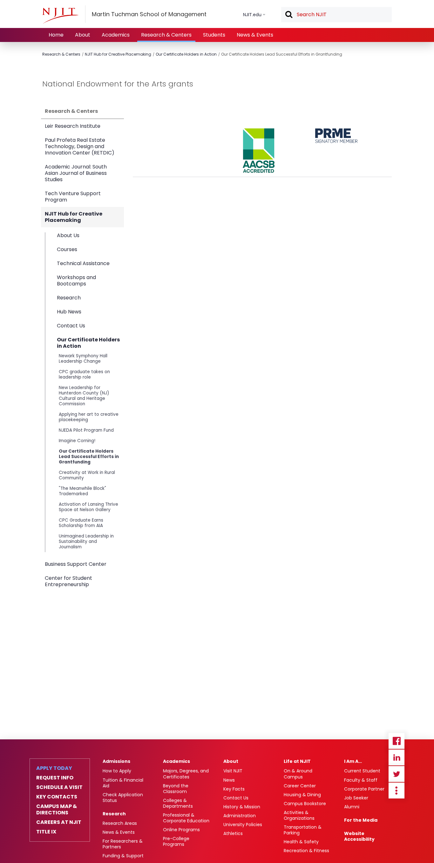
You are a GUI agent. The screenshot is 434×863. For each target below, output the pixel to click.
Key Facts (234, 789)
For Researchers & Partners (123, 844)
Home (56, 34)
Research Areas (120, 823)
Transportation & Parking (303, 830)
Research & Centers (166, 34)
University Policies (242, 824)
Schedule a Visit (59, 787)
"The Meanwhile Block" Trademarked (82, 491)
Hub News (69, 311)
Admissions (116, 761)
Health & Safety (301, 842)
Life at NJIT (297, 761)
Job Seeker (356, 798)
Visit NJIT (232, 771)
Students (214, 34)
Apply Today (54, 768)
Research (69, 297)
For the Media (360, 820)
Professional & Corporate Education (186, 818)
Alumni (351, 807)
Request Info (54, 778)
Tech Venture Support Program (73, 196)
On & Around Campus (298, 773)
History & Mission (241, 807)
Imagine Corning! (77, 441)
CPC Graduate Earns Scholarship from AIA (81, 523)
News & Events (255, 34)
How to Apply (117, 771)
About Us (68, 235)
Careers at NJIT (58, 822)
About (82, 34)
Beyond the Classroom (175, 788)
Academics (116, 34)
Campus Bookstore (305, 803)
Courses (67, 249)
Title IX (46, 832)
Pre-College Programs (176, 841)
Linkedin (396, 757)
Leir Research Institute (72, 126)
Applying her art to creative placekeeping (89, 417)
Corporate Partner (364, 789)
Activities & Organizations (299, 815)
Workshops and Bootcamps (76, 280)
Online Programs (181, 829)
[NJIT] (60, 16)
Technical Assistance (83, 263)
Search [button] (288, 15)
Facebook (396, 741)
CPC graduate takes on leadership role (84, 374)
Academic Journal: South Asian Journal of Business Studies (76, 173)
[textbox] (336, 14)
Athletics (233, 833)
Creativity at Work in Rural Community (87, 475)
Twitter (396, 774)
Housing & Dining (302, 795)
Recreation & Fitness (306, 850)
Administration (239, 815)
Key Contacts (56, 797)
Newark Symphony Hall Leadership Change (83, 358)
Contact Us (71, 325)
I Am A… (353, 761)
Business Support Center (75, 564)
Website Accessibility (359, 836)
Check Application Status (123, 797)
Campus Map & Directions (56, 809)
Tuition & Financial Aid (123, 783)
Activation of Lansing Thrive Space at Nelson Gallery (88, 507)
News (229, 780)
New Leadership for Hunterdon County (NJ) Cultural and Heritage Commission (84, 396)
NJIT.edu (252, 14)
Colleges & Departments (178, 803)
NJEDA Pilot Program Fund (86, 430)
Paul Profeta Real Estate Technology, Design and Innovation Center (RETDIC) (79, 146)
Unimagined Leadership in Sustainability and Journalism (86, 541)
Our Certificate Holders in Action (186, 54)
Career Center (300, 786)
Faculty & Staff (360, 780)
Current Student (362, 771)
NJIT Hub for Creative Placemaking (118, 54)
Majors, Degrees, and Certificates (186, 773)
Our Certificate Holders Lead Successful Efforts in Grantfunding (281, 54)
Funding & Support (123, 856)
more (396, 790)
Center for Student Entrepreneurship (68, 581)
